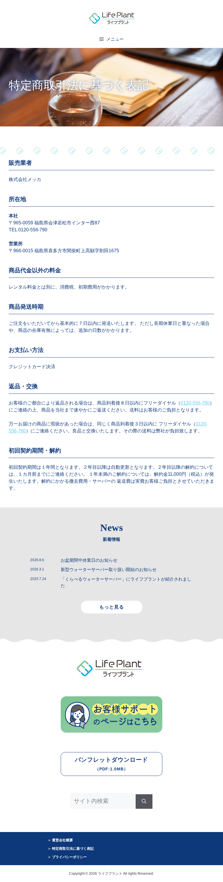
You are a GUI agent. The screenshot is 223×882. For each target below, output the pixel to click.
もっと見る (111, 606)
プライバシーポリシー (69, 857)
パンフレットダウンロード (111, 763)
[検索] (144, 801)
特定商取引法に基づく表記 (73, 849)
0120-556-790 (195, 402)
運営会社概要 (62, 840)
